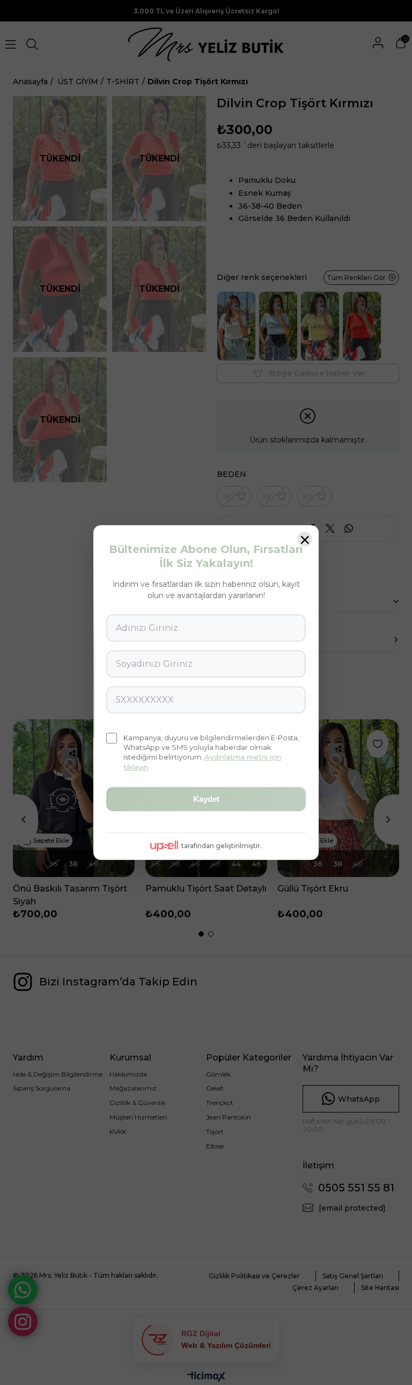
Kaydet (206, 799)
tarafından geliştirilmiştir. (221, 846)
